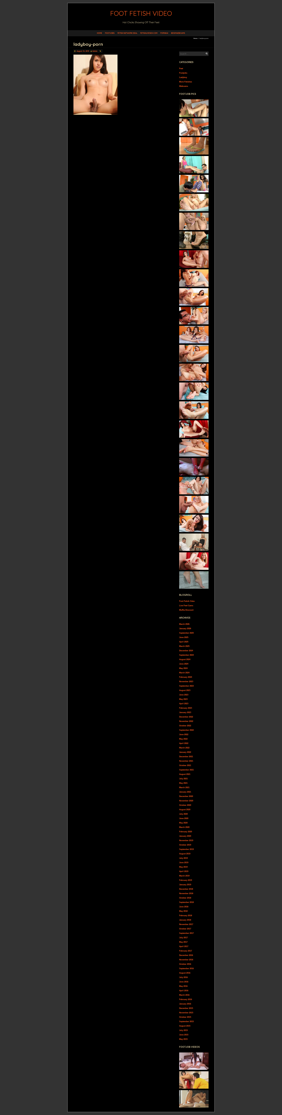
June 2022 (183, 734)
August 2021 (184, 774)
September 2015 (186, 1021)
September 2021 (186, 770)
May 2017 (183, 942)
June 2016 (183, 982)
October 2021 (185, 765)
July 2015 (183, 1030)
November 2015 (186, 1013)
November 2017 (186, 924)
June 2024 (183, 664)
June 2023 (183, 695)
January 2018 (185, 920)
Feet (181, 68)
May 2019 (183, 867)
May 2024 (183, 668)
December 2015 (186, 1008)
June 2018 (183, 907)
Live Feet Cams (186, 605)
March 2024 (184, 673)
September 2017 (186, 933)
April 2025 (183, 642)
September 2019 (186, 849)
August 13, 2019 (82, 51)
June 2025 (183, 637)
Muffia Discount (186, 610)
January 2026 (185, 628)
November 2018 (186, 893)
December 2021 (186, 756)
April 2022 (183, 743)
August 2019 (184, 854)
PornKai (164, 33)
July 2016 (183, 977)
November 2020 (186, 801)
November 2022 (186, 721)
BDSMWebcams (178, 33)
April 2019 (183, 871)
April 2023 (183, 703)
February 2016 (185, 999)
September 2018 (186, 902)
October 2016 (185, 964)
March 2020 (184, 827)
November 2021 (186, 761)
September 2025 (186, 633)
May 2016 (183, 986)
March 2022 (184, 748)
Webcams (183, 86)
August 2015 (184, 1026)
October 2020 (185, 805)
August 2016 (184, 973)
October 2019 (185, 845)
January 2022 (185, 752)
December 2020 (186, 796)
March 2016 (184, 995)
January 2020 (185, 836)
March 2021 (184, 787)
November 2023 (186, 681)
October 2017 (185, 929)
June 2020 (183, 818)
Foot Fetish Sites (187, 601)
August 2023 (184, 690)
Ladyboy (183, 77)
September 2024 (186, 655)
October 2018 (185, 898)
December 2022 (186, 717)
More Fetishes (185, 82)
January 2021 (185, 792)
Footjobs (110, 33)
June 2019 (183, 862)
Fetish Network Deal (127, 33)
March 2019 (184, 876)
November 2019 (186, 840)
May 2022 (183, 739)
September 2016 (186, 968)
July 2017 (183, 937)
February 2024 (185, 677)
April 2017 (183, 946)
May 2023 (183, 699)
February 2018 (185, 915)
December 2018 (186, 889)
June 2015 (183, 1035)
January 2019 (185, 884)
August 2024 (184, 659)
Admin (94, 51)
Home (99, 33)
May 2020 (183, 823)
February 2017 (185, 951)
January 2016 (185, 1004)
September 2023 (186, 686)
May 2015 (183, 1039)
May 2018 (183, 911)
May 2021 (183, 783)
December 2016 (186, 955)
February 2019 (185, 880)
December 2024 (186, 650)
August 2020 (184, 809)
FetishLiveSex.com (148, 33)
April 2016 (183, 990)
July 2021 (183, 779)
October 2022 (185, 726)
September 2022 (186, 730)
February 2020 (185, 832)
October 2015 (185, 1017)
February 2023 (185, 708)
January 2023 (185, 712)
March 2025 (184, 646)
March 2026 (184, 624)
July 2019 (183, 858)
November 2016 (186, 960)
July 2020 (183, 814)
